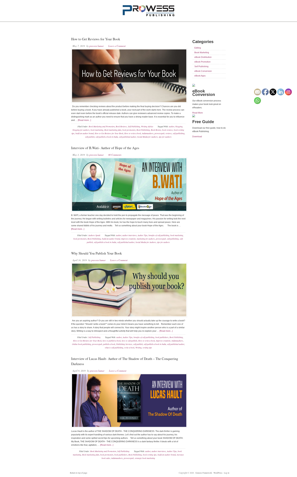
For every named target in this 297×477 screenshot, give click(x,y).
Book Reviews (121, 126)
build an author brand (84, 133)
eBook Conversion (203, 71)
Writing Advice (147, 126)
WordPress (217, 472)
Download (197, 136)
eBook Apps (200, 76)
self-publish (90, 136)
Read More (197, 113)
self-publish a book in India (107, 136)
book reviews (167, 129)
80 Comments (114, 154)
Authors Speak (94, 235)
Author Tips (142, 235)
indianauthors (147, 133)
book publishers (161, 337)
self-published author (127, 136)
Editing (197, 48)
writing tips (147, 347)
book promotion (128, 129)
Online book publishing (81, 344)
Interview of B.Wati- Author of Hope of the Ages (105, 148)
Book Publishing (143, 129)
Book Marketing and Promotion (102, 126)
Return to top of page (78, 472)
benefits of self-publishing (158, 235)
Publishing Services (124, 344)
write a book (129, 347)
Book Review (156, 129)
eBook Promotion (202, 62)
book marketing (97, 129)
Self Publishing (134, 126)
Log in (226, 472)
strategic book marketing (145, 458)
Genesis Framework (203, 472)
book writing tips (150, 454)
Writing (138, 347)
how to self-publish (129, 340)
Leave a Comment (117, 46)
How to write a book (132, 133)
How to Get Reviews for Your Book (95, 39)
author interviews (129, 235)
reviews (169, 133)
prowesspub (159, 133)
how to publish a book (112, 340)
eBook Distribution (203, 57)
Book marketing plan (112, 129)
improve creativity (128, 238)
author (171, 126)
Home (75, 29)
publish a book (109, 344)
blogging (179, 126)
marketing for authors (146, 238)
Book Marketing (201, 52)
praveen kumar (96, 46)
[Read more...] (84, 120)
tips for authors (165, 136)
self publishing (179, 133)
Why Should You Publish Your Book (96, 253)
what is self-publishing (114, 347)
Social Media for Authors (147, 136)
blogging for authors (81, 129)
